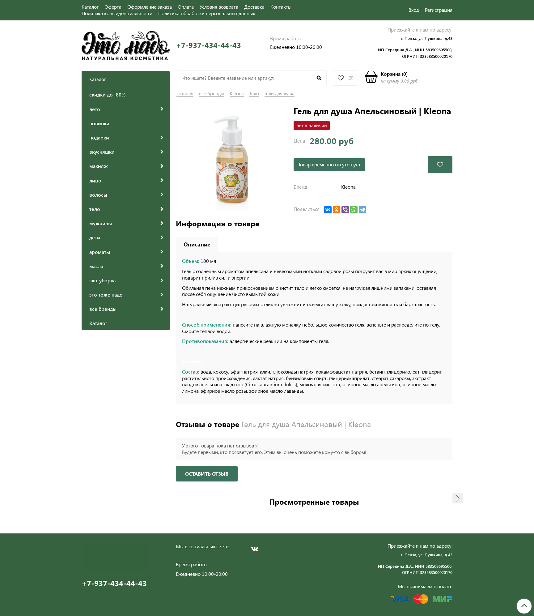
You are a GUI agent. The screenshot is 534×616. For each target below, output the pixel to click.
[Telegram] (362, 209)
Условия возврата (219, 6)
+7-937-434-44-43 (208, 45)
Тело (254, 93)
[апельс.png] (231, 161)
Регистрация (438, 9)
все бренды (211, 93)
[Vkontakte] (254, 549)
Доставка (254, 6)
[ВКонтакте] (328, 209)
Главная (184, 93)
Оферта (112, 6)
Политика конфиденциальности (117, 13)
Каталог (90, 6)
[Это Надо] (126, 44)
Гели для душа (280, 93)
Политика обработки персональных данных (206, 13)
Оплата (186, 6)
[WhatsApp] (354, 209)
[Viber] (345, 209)
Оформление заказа (149, 6)
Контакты (280, 6)
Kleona (237, 93)
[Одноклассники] (336, 209)
